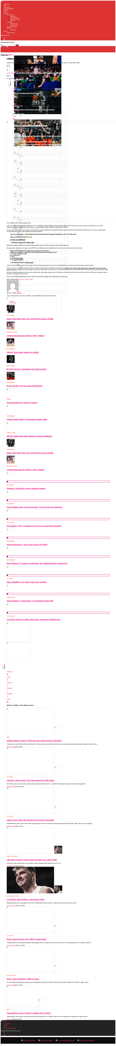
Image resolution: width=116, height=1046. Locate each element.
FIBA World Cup (14, 23)
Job (5, 1026)
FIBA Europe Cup (14, 17)
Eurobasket (13, 16)
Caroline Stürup (11, 985)
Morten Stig (13, 29)
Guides (5, 31)
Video (5, 11)
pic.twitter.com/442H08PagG (17, 240)
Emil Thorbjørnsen (12, 905)
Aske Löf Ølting (11, 747)
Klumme (9, 28)
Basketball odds (11, 32)
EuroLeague (7, 7)
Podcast (6, 10)
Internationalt (10, 14)
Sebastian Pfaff (11, 786)
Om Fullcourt (7, 1023)
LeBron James (29, 279)
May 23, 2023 (30, 242)
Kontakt (6, 1025)
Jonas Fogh (10, 1019)
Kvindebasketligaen (9, 8)
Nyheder (6, 13)
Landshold (9, 22)
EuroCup (12, 20)
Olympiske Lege (14, 25)
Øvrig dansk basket (12, 26)
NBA (5, 5)
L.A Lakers (21, 279)
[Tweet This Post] (59, 666)
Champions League (15, 19)
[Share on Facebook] (59, 664)
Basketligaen (7, 4)
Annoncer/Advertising (10, 1028)
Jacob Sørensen (11, 73)
